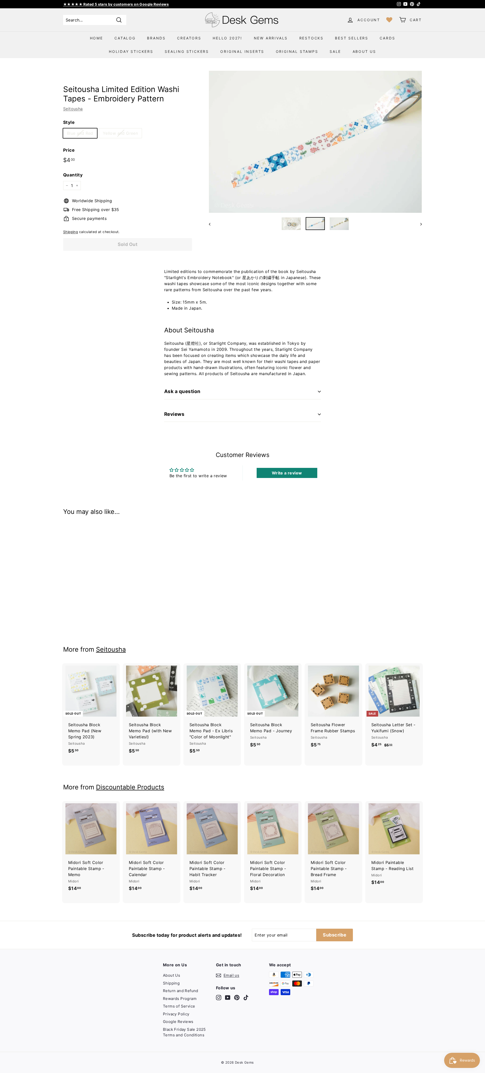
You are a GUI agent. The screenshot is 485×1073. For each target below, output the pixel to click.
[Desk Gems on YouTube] (227, 997)
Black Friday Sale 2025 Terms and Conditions (184, 1032)
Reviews (174, 414)
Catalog (125, 38)
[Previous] (212, 224)
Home (96, 38)
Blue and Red (80, 133)
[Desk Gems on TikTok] (246, 997)
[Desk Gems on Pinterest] (236, 997)
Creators (189, 38)
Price (69, 150)
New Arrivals (271, 38)
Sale (335, 51)
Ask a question (182, 391)
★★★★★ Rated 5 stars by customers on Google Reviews (116, 4)
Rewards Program (180, 998)
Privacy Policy (176, 1014)
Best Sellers (351, 38)
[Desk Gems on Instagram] (218, 997)
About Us (364, 51)
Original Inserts (242, 51)
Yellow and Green (120, 133)
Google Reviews (178, 1021)
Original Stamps (297, 51)
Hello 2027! (227, 38)
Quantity (73, 174)
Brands (156, 38)
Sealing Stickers (187, 51)
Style (69, 122)
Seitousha (73, 108)
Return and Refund (180, 990)
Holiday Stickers (131, 51)
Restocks (311, 38)
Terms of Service (179, 1006)
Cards (387, 38)
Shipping (70, 232)
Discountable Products (130, 787)
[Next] (419, 224)
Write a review (287, 472)
